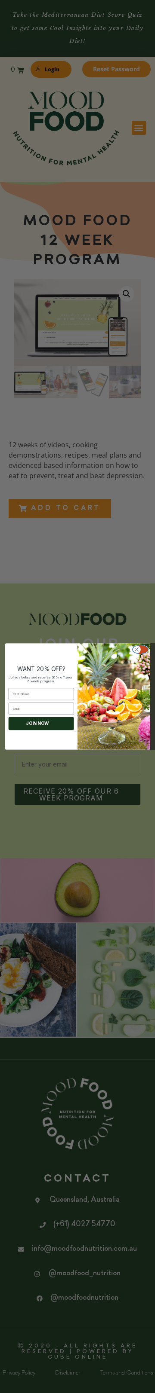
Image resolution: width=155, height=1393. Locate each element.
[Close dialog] (141, 649)
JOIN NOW (37, 723)
